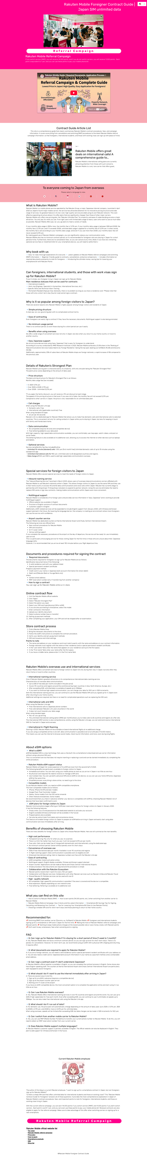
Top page (31, 1131)
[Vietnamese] (91, 196)
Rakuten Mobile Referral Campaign (48, 56)
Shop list (31, 1143)
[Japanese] (44, 196)
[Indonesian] (67, 196)
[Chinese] (102, 196)
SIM (29, 1141)
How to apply (32, 1137)
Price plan (31, 1135)
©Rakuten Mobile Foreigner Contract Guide (73, 1154)
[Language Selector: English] (142, 4)
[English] (56, 196)
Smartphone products (36, 1139)
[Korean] (79, 196)
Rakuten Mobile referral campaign (40, 1133)
